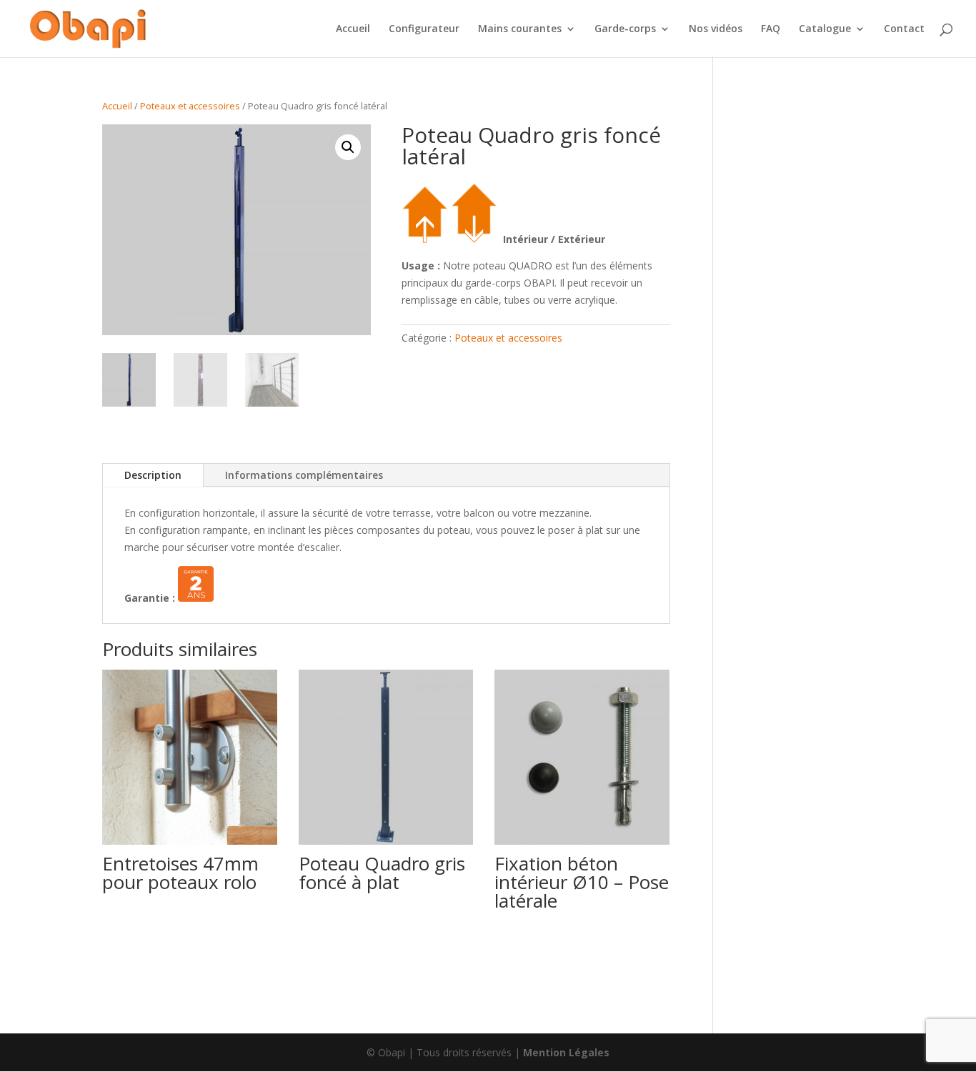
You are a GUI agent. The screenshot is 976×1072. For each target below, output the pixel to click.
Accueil (353, 29)
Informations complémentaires (304, 475)
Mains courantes (520, 29)
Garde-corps (625, 29)
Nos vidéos (715, 29)
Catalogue (825, 29)
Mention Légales (566, 1052)
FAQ (770, 29)
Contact (904, 29)
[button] (348, 147)
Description (152, 475)
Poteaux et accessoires (190, 105)
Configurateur (424, 29)
